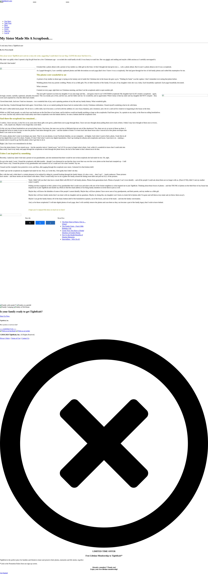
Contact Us (25, 338)
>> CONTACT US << (8, 329)
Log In (6, 33)
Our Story (7, 21)
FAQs (6, 29)
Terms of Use (15, 338)
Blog (6, 25)
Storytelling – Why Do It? (71, 239)
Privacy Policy (5, 338)
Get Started (4, 573)
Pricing (6, 27)
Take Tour (7, 23)
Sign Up (7, 31)
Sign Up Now (5, 316)
